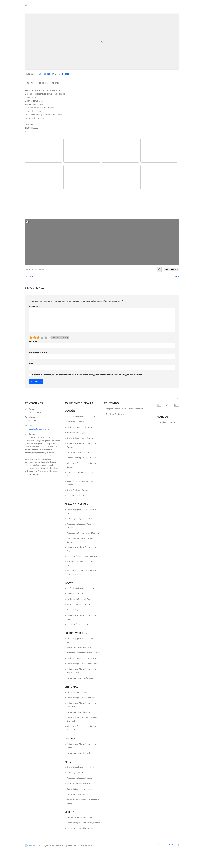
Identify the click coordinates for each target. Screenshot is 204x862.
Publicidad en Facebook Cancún (80, 427)
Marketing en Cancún (75, 422)
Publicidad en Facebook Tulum (79, 599)
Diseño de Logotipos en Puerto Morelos (83, 663)
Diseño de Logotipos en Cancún (80, 438)
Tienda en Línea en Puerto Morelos (81, 678)
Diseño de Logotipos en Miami (79, 789)
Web (31, 363)
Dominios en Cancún (75, 495)
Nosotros (148, 7)
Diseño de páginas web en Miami (80, 767)
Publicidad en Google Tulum (78, 604)
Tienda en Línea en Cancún (78, 452)
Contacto (161, 7)
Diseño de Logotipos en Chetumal (81, 697)
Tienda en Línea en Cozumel (78, 753)
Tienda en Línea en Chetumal (78, 712)
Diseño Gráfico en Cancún (77, 490)
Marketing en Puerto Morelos (79, 647)
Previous (29, 276)
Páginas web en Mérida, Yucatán (80, 817)
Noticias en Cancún (167, 422)
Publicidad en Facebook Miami (79, 778)
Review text (34, 306)
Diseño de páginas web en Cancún (81, 416)
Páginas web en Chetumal (77, 692)
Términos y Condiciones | (170, 845)
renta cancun (48, 73)
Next (177, 276)
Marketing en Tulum (75, 593)
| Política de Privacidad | (151, 845)
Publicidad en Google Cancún (79, 432)
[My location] (159, 269)
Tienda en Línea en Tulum (77, 624)
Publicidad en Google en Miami (79, 783)
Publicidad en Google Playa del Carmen (83, 533)
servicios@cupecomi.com (38, 429)
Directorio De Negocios (115, 414)
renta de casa (62, 73)
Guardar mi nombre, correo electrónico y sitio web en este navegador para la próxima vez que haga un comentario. (87, 374)
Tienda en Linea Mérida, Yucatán (80, 828)
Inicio (56, 7)
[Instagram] (176, 7)
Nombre (34, 341)
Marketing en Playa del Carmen (79, 518)
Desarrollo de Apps (84, 7)
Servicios (67, 7)
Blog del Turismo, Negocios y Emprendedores (124, 408)
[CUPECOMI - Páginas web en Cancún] (34, 7)
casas (38, 73)
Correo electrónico (39, 352)
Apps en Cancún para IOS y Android (81, 458)
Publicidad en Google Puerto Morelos (82, 658)
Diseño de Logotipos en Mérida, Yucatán (83, 823)
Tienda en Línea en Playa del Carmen (82, 556)
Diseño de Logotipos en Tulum (79, 610)
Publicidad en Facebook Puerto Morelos (83, 653)
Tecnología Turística (130, 7)
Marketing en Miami (75, 772)
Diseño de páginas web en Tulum (80, 588)
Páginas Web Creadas (107, 7)
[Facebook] (170, 7)
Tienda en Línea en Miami (77, 794)
